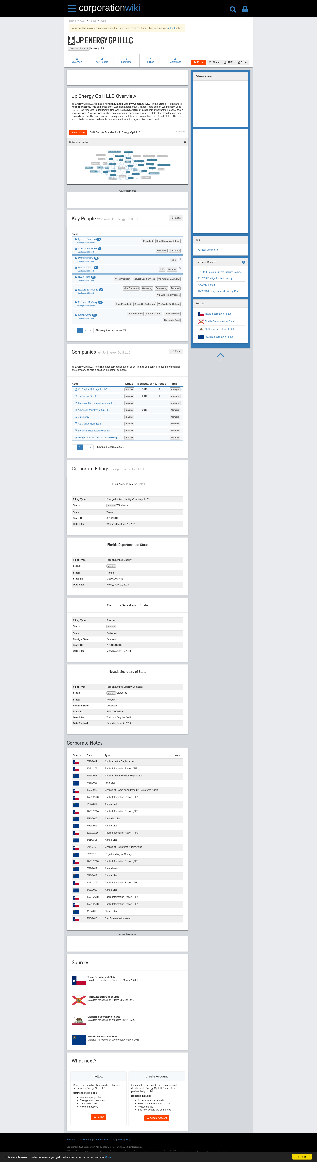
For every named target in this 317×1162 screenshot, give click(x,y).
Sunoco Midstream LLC (93, 171)
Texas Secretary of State (217, 313)
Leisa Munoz (135, 169)
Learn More (78, 132)
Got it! (302, 1157)
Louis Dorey (121, 159)
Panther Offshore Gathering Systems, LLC (114, 151)
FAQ (128, 1139)
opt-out (171, 28)
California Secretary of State (219, 329)
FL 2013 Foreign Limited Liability (215, 278)
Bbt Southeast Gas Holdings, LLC (154, 173)
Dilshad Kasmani (128, 161)
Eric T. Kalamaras (140, 165)
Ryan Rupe (85, 276)
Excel (243, 62)
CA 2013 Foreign (207, 284)
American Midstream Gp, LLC (120, 155)
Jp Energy (104, 163)
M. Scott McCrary (89, 302)
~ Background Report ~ (86, 242)
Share (215, 62)
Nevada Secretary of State (218, 336)
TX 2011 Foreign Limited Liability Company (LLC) (221, 272)
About (120, 1139)
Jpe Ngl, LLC (128, 171)
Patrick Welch (129, 157)
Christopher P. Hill (121, 167)
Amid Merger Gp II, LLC (137, 155)
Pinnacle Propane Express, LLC (139, 160)
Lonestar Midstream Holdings (93, 430)
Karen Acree (107, 167)
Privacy (87, 1139)
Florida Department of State (219, 321)
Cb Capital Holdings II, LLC (146, 177)
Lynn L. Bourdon (88, 239)
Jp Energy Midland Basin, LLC (128, 151)
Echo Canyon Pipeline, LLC (89, 167)
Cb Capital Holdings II (89, 423)
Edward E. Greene (100, 167)
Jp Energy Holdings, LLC (112, 163)
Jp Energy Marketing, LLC (96, 163)
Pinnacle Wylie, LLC (122, 176)
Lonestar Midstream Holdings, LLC (96, 403)
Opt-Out (97, 1139)
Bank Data (110, 1139)
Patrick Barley (131, 165)
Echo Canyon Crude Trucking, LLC (162, 155)
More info (110, 1157)
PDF (229, 62)
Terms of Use (74, 1139)
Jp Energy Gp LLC (161, 169)
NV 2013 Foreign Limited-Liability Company (221, 291)
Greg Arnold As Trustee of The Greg (149, 155)
